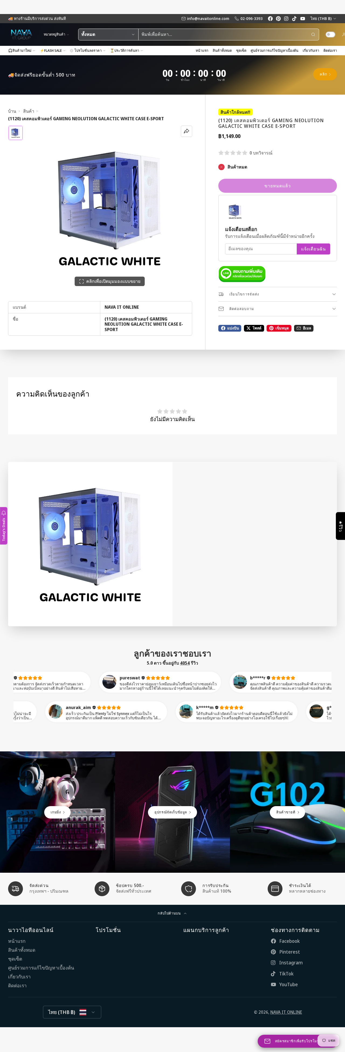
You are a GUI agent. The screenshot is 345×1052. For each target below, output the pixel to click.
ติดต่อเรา (330, 50)
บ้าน (12, 111)
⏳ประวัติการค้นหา (124, 50)
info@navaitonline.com (208, 18)
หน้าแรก (202, 50)
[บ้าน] (21, 34)
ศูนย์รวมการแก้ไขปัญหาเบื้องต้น (274, 50)
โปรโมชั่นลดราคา (88, 50)
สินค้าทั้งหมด (222, 50)
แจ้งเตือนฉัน (313, 249)
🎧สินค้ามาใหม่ (19, 50)
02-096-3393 (251, 18)
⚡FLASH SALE (51, 50)
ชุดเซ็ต (241, 50)
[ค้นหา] (313, 34)
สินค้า (28, 111)
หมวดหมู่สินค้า (54, 34)
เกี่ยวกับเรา (311, 50)
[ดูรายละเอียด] (242, 274)
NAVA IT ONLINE (286, 1012)
